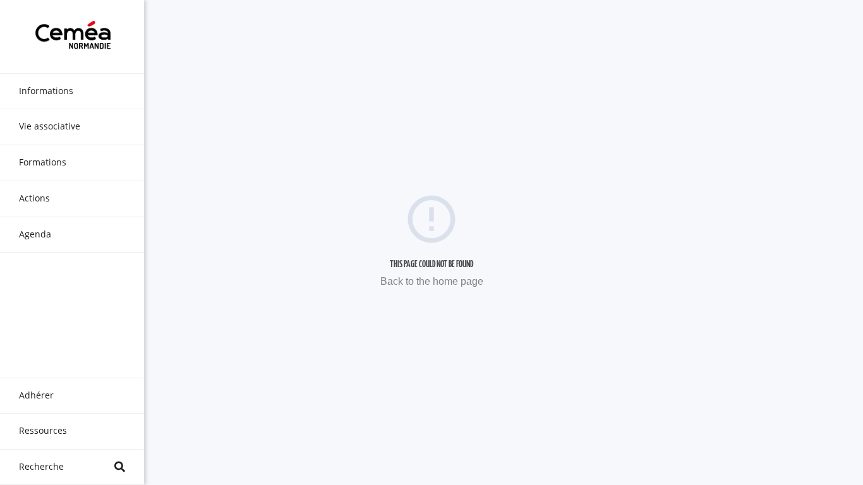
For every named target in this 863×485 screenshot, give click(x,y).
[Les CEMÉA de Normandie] (72, 36)
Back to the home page (431, 281)
